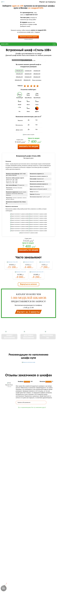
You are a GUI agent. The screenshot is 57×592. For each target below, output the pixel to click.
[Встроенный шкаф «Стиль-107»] (37, 272)
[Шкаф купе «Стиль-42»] (28, 262)
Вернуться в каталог (28, 284)
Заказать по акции (28, 147)
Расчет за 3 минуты (47, 2)
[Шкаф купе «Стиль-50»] (45, 262)
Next (54, 392)
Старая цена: (19, 139)
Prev (2, 392)
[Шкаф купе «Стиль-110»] (20, 272)
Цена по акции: (34, 138)
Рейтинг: (20, 85)
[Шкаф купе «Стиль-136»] (12, 262)
